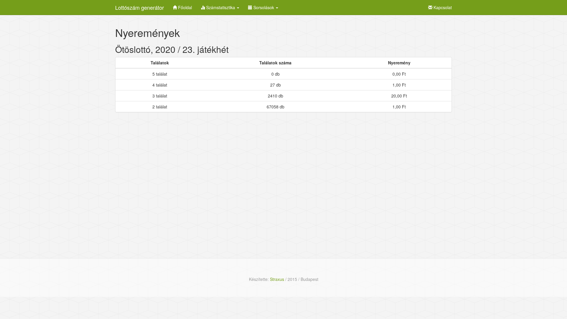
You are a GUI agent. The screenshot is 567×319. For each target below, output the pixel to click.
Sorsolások (263, 7)
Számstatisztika (220, 7)
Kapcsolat (442, 7)
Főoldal (184, 7)
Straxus (277, 279)
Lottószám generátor (139, 7)
